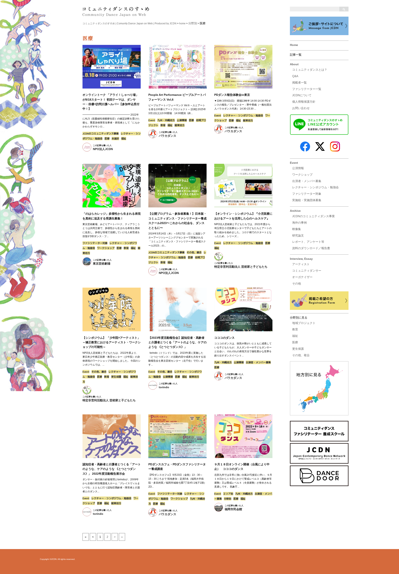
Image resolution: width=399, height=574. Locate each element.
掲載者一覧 (299, 82)
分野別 (227, 498)
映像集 (296, 229)
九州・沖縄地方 (166, 120)
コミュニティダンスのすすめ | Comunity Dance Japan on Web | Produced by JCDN (129, 23)
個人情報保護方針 (303, 101)
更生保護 (298, 348)
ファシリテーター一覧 (306, 89)
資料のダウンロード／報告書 (311, 248)
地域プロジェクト (303, 323)
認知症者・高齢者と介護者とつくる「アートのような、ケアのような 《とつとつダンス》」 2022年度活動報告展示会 (112, 469)
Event (294, 162)
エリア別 (228, 493)
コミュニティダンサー (306, 270)
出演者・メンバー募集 (306, 181)
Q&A (295, 76)
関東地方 (180, 125)
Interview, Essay (301, 258)
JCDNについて (302, 95)
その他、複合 (301, 355)
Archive (295, 210)
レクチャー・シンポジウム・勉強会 (315, 187)
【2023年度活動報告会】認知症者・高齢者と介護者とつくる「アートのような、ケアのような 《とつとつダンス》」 (177, 342)
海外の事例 (299, 222)
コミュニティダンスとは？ (309, 69)
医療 (295, 342)
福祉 (295, 336)
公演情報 (298, 168)
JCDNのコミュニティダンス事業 (313, 216)
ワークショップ (302, 174)
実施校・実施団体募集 (306, 200)
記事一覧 (296, 54)
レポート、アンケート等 (308, 241)
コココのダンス (224, 337)
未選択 (115, 138)
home (182, 23)
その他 (296, 283)
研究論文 (298, 235)
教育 (295, 329)
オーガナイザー (302, 277)
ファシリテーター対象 (306, 193)
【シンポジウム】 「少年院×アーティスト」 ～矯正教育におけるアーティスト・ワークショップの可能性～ (112, 342)
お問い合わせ (301, 108)
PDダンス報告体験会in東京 (232, 94)
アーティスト (301, 264)
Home (294, 45)
